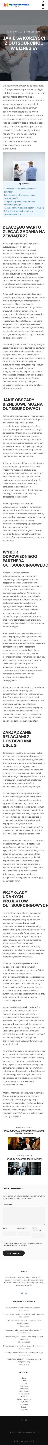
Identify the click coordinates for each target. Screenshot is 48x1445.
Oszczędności (24, 1404)
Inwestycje (24, 1389)
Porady (24, 1407)
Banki (24, 1378)
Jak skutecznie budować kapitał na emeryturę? (23, 1308)
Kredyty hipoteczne (24, 1399)
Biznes (24, 1381)
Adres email (22, 1228)
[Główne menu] (43, 8)
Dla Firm (24, 1383)
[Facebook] (22, 1293)
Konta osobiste (24, 1394)
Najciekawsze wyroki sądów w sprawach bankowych (23, 1346)
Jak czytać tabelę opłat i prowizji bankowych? (23, 1330)
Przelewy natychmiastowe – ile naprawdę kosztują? (23, 1352)
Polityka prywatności (24, 1441)
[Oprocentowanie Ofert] (16, 5)
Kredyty (24, 1396)
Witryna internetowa (36, 1229)
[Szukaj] (43, 1)
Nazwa (6, 1228)
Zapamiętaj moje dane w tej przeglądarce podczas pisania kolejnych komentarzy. (23, 1244)
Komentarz (7, 1205)
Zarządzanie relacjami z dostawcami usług (24, 208)
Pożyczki (24, 1410)
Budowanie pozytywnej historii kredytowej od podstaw (23, 1314)
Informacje (24, 1386)
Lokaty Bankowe (24, 1402)
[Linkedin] (26, 1293)
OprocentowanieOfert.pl (28, 1432)
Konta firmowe (24, 1391)
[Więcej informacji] (43, 5)
